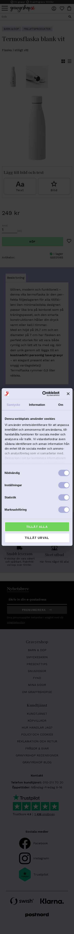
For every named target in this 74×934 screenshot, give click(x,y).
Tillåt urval (37, 537)
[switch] (63, 485)
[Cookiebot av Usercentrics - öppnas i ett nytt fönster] (44, 393)
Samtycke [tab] (13, 404)
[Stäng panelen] (68, 393)
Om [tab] (60, 404)
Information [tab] (37, 404)
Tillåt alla (37, 526)
